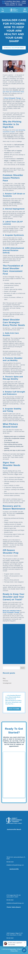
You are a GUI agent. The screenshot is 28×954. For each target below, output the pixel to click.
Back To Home (14, 708)
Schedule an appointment (14, 47)
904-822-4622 (9, 900)
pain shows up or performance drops (13, 91)
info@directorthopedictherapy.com (15, 865)
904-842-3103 (9, 862)
